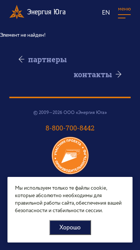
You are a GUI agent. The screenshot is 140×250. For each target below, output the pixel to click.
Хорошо (70, 227)
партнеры (47, 59)
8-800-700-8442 (70, 127)
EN (106, 13)
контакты (93, 74)
